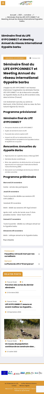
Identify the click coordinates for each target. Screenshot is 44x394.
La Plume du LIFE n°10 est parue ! (19, 264)
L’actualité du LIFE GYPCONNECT (14, 58)
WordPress (27, 389)
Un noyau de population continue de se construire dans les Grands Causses (20, 345)
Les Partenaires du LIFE (11, 383)
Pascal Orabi (12, 282)
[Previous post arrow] (38, 254)
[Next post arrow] (38, 264)
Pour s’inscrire (8, 240)
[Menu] (3, 3)
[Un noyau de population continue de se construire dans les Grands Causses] (22, 329)
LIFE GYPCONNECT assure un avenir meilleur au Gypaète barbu (18, 306)
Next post (8, 261)
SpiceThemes (26, 390)
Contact (14, 386)
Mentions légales (25, 386)
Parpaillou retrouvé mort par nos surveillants (20, 255)
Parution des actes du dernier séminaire (19, 286)
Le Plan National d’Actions (29, 383)
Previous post (9, 251)
